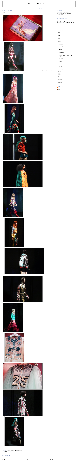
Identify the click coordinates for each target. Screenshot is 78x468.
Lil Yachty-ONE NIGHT (62, 59)
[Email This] (17, 450)
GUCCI (60, 53)
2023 (59, 36)
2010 (59, 79)
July (59, 50)
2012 (59, 76)
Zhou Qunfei (61, 58)
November (60, 44)
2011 (59, 77)
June (60, 64)
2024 (59, 35)
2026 (59, 32)
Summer (58, 87)
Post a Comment (4, 457)
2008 (59, 82)
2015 (59, 71)
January (60, 69)
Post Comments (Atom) (10, 462)
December (60, 43)
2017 (59, 40)
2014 (59, 73)
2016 (59, 41)
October (60, 46)
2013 (59, 74)
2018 (59, 38)
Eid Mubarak (61, 61)
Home (28, 459)
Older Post (52, 459)
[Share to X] (19, 450)
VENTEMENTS (61, 52)
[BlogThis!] (18, 450)
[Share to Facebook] (20, 450)
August (60, 49)
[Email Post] (15, 450)
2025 (59, 33)
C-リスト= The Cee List (39, 3)
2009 (59, 81)
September (61, 47)
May (60, 66)
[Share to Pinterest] (21, 450)
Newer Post (4, 459)
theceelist (58, 89)
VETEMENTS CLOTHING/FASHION (65, 62)
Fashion (7, 451)
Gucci (10, 451)
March (60, 68)
